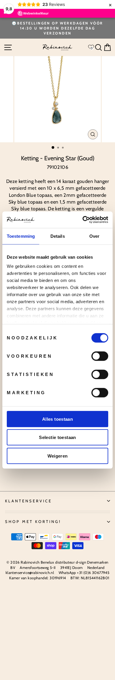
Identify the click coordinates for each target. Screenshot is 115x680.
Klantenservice (28, 501)
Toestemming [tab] (21, 235)
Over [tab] (94, 235)
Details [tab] (57, 235)
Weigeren (57, 455)
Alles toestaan (57, 418)
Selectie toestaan (57, 437)
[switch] (99, 356)
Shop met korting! (33, 521)
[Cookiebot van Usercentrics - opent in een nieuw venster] (82, 220)
